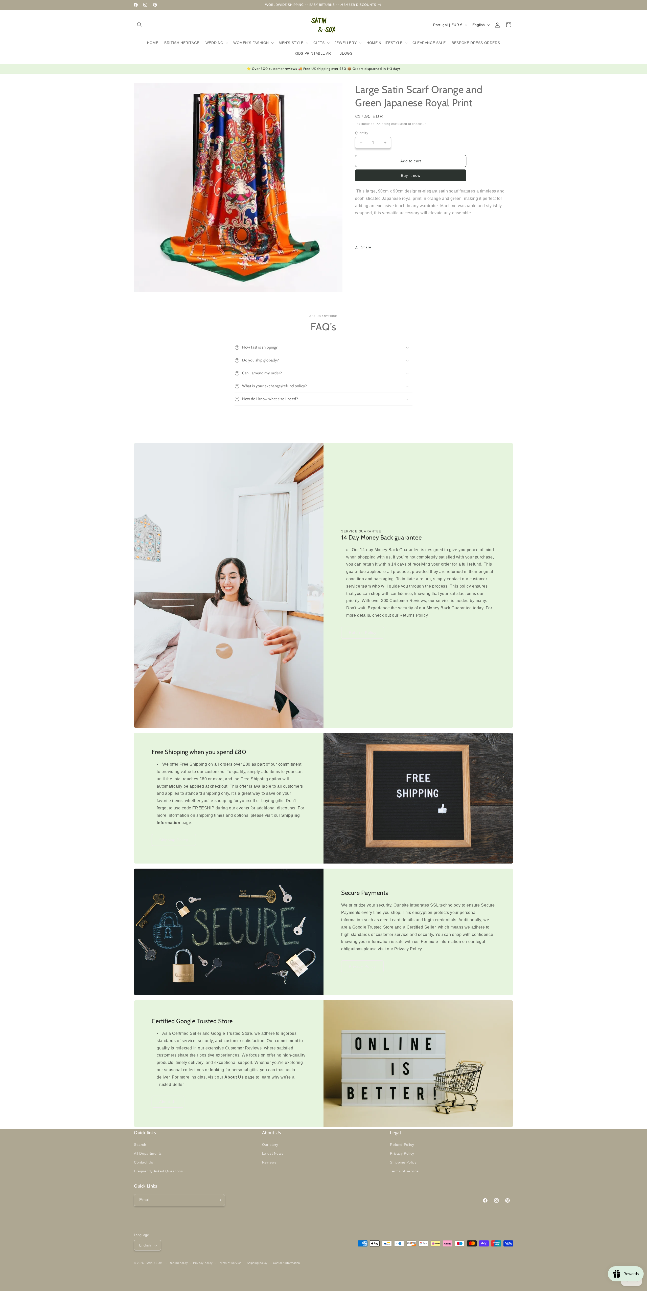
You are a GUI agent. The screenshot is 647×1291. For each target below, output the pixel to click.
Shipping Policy (173, 840)
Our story (270, 1144)
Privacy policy (203, 1262)
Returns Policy (363, 632)
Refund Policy (402, 1144)
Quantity (361, 133)
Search (140, 1144)
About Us (168, 1101)
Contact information (286, 1262)
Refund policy (178, 1262)
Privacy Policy (362, 966)
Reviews (269, 1162)
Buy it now (411, 175)
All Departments (148, 1153)
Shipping (383, 124)
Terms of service (404, 1171)
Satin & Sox (154, 1263)
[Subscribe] (219, 1200)
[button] (139, 24)
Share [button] (366, 247)
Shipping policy (257, 1262)
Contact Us (143, 1162)
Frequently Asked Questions (158, 1171)
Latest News (273, 1153)
